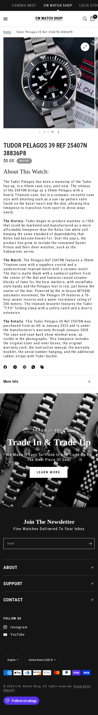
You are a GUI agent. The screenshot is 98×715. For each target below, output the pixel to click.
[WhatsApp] (34, 367)
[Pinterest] (25, 367)
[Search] (85, 19)
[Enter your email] (90, 543)
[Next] (58, 132)
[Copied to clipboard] (43, 367)
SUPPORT (13, 583)
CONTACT (13, 599)
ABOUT (10, 567)
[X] (16, 367)
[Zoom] (85, 47)
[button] (48, 472)
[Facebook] (6, 367)
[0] (92, 19)
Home (7, 32)
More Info (10, 381)
